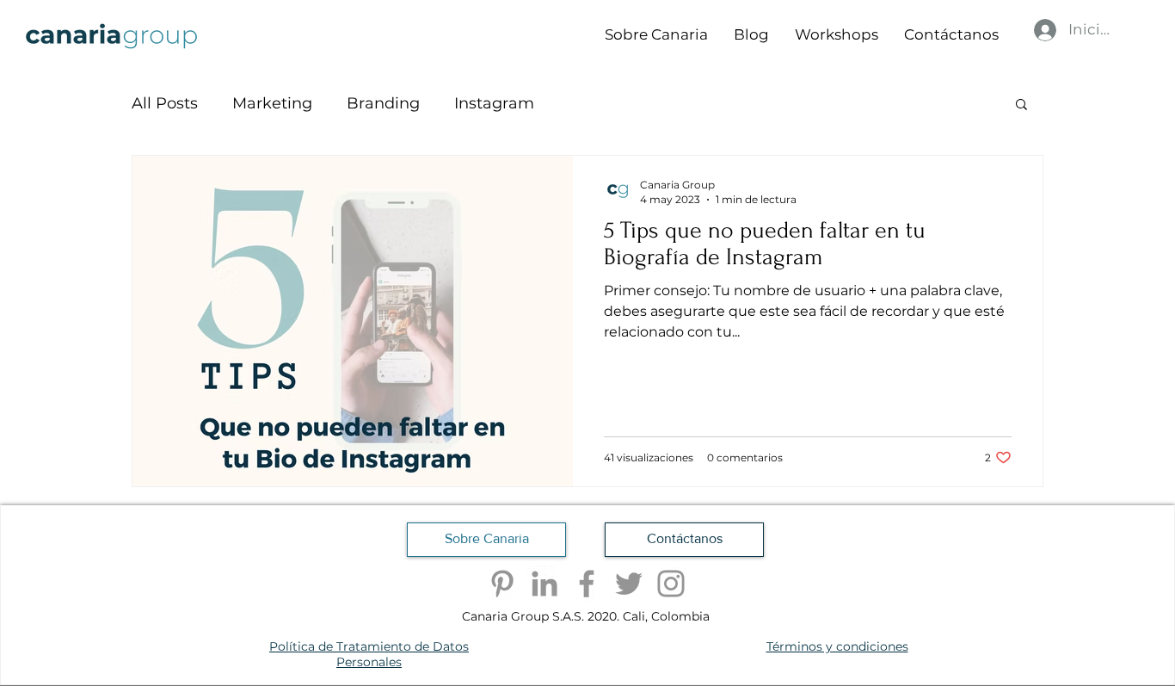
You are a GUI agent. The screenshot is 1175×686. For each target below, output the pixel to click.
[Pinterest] (502, 583)
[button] (1021, 105)
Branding (383, 103)
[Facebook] (587, 583)
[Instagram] (671, 583)
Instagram (494, 103)
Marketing (272, 103)
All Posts (165, 103)
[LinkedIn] (544, 583)
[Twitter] (629, 583)
